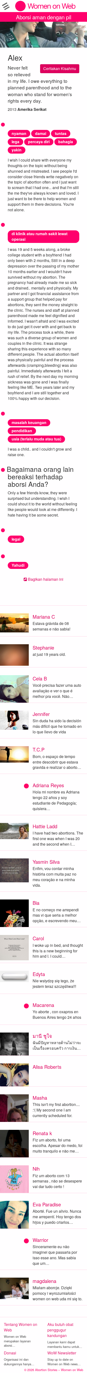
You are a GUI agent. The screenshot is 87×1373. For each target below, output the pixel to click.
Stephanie (43, 647)
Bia (36, 902)
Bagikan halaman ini (45, 579)
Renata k (42, 1133)
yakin (17, 150)
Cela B (40, 678)
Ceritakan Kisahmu (59, 68)
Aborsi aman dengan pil (43, 17)
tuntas (60, 133)
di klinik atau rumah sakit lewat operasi (39, 236)
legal (16, 539)
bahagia (65, 141)
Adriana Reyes (48, 785)
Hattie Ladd (45, 826)
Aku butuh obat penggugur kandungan (60, 1330)
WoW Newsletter (61, 1353)
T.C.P (38, 749)
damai (40, 133)
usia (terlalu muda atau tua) (36, 439)
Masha (40, 1097)
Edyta (39, 973)
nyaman (19, 133)
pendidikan (22, 430)
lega (15, 141)
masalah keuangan (29, 422)
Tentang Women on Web (20, 1327)
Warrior (40, 1239)
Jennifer (41, 713)
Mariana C (44, 616)
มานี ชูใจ (42, 1035)
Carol (38, 938)
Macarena (43, 1004)
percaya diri (39, 141)
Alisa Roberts (47, 1066)
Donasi (10, 1353)
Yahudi (18, 565)
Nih (36, 1168)
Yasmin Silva (46, 861)
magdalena (44, 1280)
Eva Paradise (47, 1204)
